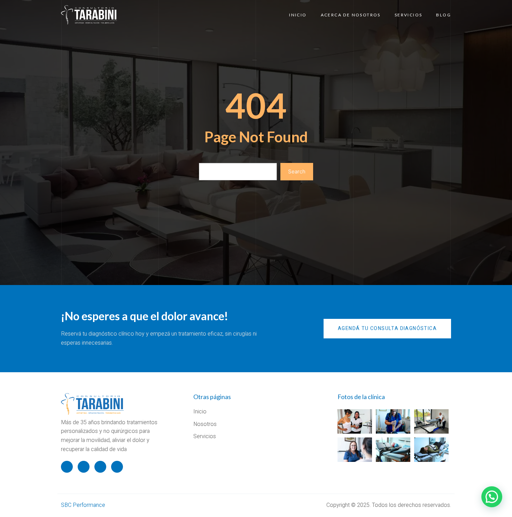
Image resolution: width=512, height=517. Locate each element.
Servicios (408, 14)
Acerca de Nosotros (351, 14)
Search (296, 171)
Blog (443, 14)
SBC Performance (83, 505)
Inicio (298, 14)
